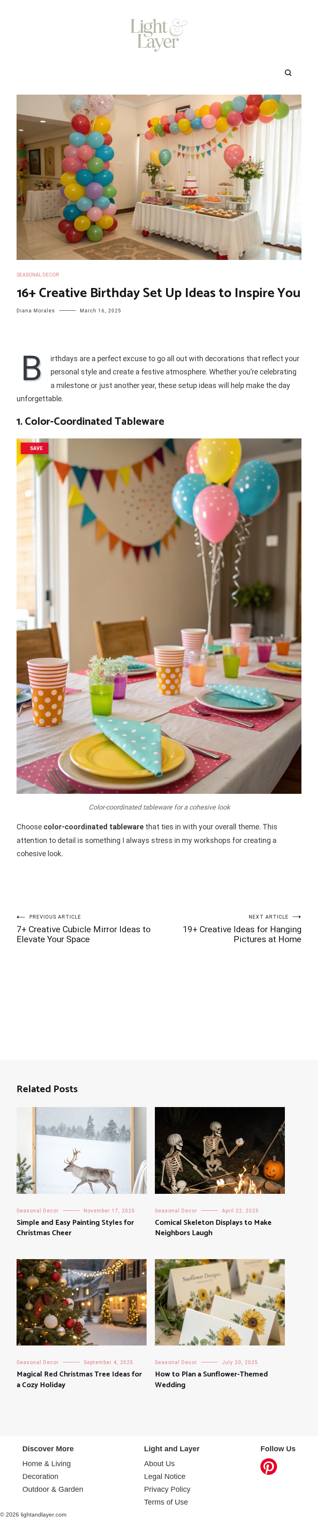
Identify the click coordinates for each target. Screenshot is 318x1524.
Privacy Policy (167, 1489)
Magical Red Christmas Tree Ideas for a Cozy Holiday (79, 1379)
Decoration (40, 1476)
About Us (159, 1464)
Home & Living (46, 1464)
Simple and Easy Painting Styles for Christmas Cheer (75, 1228)
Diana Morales (36, 311)
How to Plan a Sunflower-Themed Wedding (211, 1379)
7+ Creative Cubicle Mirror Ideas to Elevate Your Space (84, 929)
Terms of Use (166, 1502)
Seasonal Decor (38, 275)
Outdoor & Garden (52, 1489)
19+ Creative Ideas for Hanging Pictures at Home (242, 929)
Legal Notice (165, 1476)
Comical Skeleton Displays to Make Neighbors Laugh (213, 1228)
